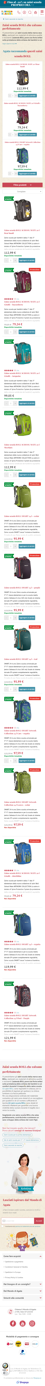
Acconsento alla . (22, 1226)
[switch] (5, 1373)
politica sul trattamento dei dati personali (28, 1226)
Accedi (39, 1220)
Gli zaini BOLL (8, 1088)
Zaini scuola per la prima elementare (17, 1135)
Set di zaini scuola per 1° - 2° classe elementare (21, 1140)
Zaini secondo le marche (14, 19)
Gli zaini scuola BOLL (17, 1103)
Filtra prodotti (20, 184)
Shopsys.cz (37, 1378)
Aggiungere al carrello (27, 96)
